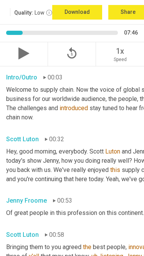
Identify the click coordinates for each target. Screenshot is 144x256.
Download (77, 12)
